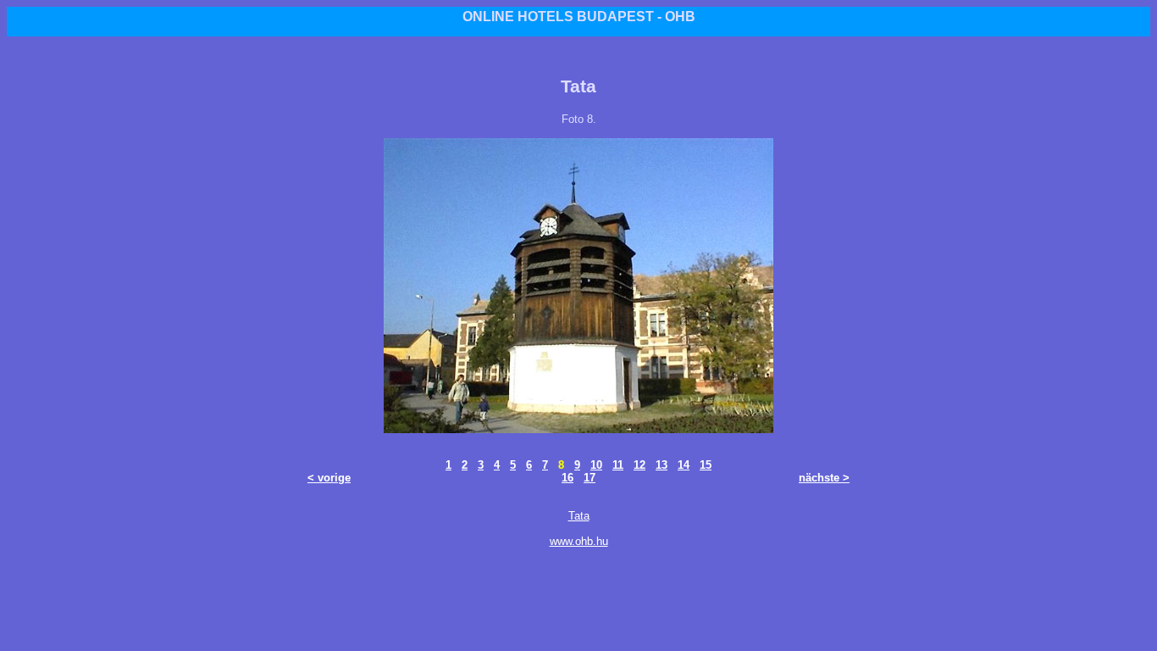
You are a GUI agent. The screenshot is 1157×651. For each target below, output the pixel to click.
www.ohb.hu (579, 541)
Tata (579, 515)
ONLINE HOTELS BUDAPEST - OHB (578, 16)
